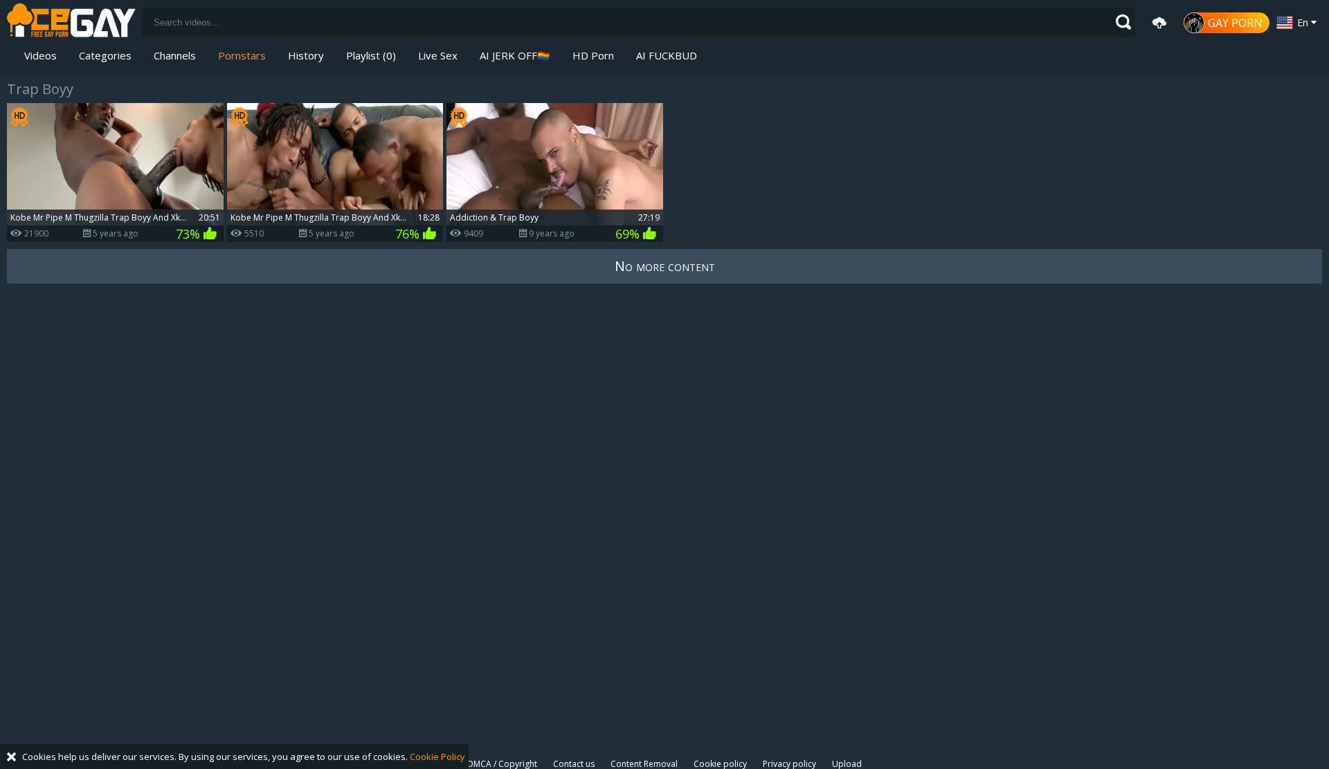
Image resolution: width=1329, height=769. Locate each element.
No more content (665, 266)
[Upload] (1159, 23)
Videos (40, 55)
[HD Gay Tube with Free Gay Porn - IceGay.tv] (71, 22)
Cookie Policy (437, 756)
